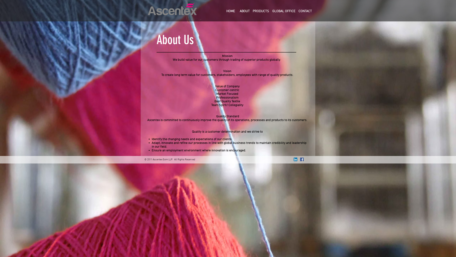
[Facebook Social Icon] (302, 159)
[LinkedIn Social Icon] (295, 159)
